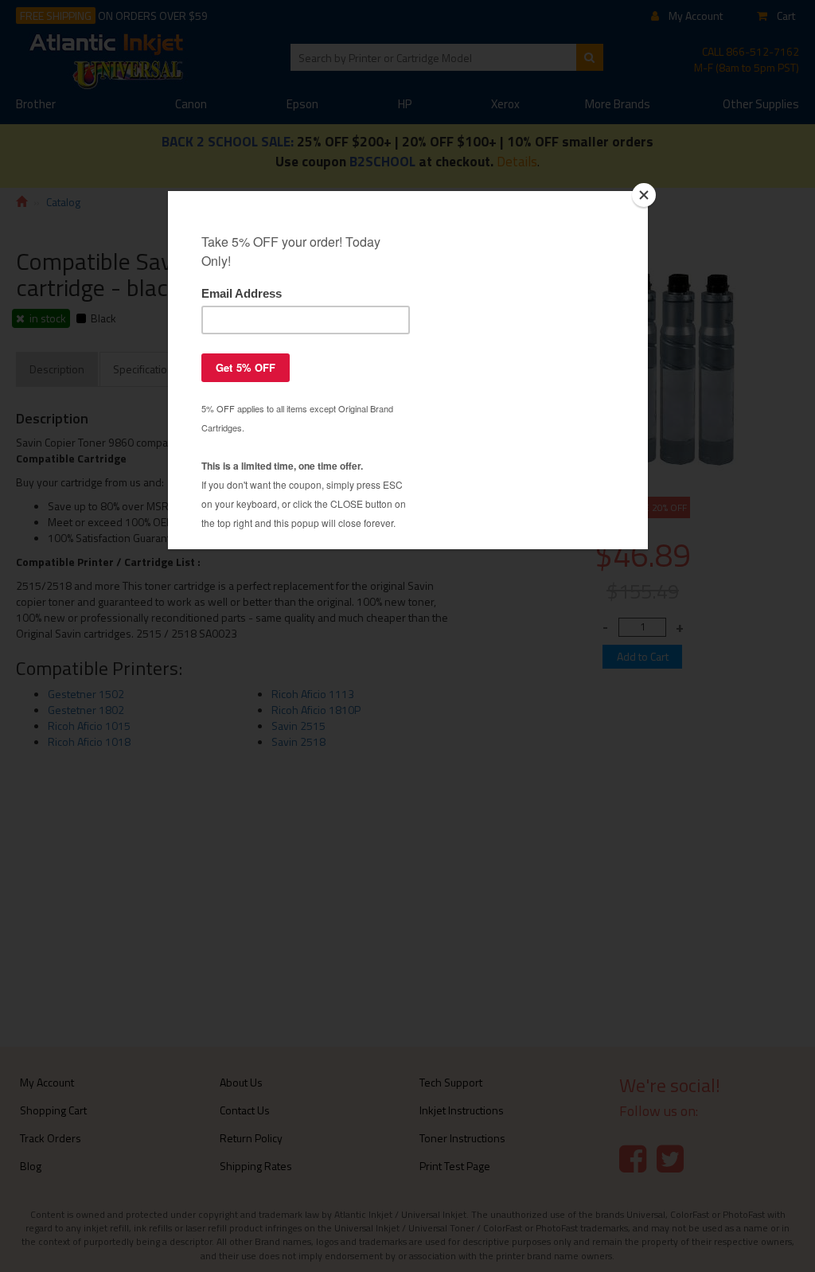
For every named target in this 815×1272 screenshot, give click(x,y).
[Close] (644, 195)
